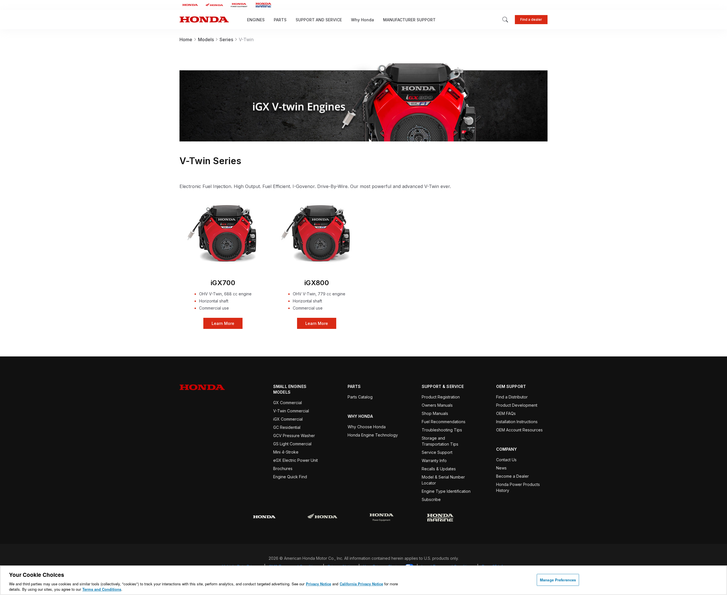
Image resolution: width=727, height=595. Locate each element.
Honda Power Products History (518, 487)
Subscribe (431, 499)
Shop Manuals (435, 413)
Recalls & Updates (439, 468)
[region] (363, 580)
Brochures (283, 468)
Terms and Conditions (101, 589)
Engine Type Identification (446, 491)
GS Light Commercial (292, 443)
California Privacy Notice (361, 583)
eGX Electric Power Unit (295, 460)
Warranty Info (434, 460)
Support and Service (319, 19)
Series (226, 39)
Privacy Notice (318, 583)
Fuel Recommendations (443, 421)
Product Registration (441, 396)
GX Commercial (287, 402)
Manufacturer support (409, 19)
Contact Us (506, 459)
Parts (280, 19)
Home (185, 39)
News (501, 467)
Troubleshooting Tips (442, 429)
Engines (256, 19)
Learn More (223, 233)
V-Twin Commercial (291, 410)
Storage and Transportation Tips (440, 441)
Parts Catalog (360, 396)
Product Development (516, 405)
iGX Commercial (288, 419)
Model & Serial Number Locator (443, 480)
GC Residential (286, 427)
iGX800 (316, 283)
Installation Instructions (517, 421)
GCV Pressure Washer (294, 435)
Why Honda (362, 19)
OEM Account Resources (519, 429)
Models (206, 39)
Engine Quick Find (290, 476)
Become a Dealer (512, 476)
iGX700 (223, 283)
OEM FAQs (506, 413)
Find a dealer (531, 19)
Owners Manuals (437, 405)
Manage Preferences (558, 580)
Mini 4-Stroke (285, 452)
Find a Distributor (512, 396)
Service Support (437, 452)
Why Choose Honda (367, 426)
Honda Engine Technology (373, 435)
